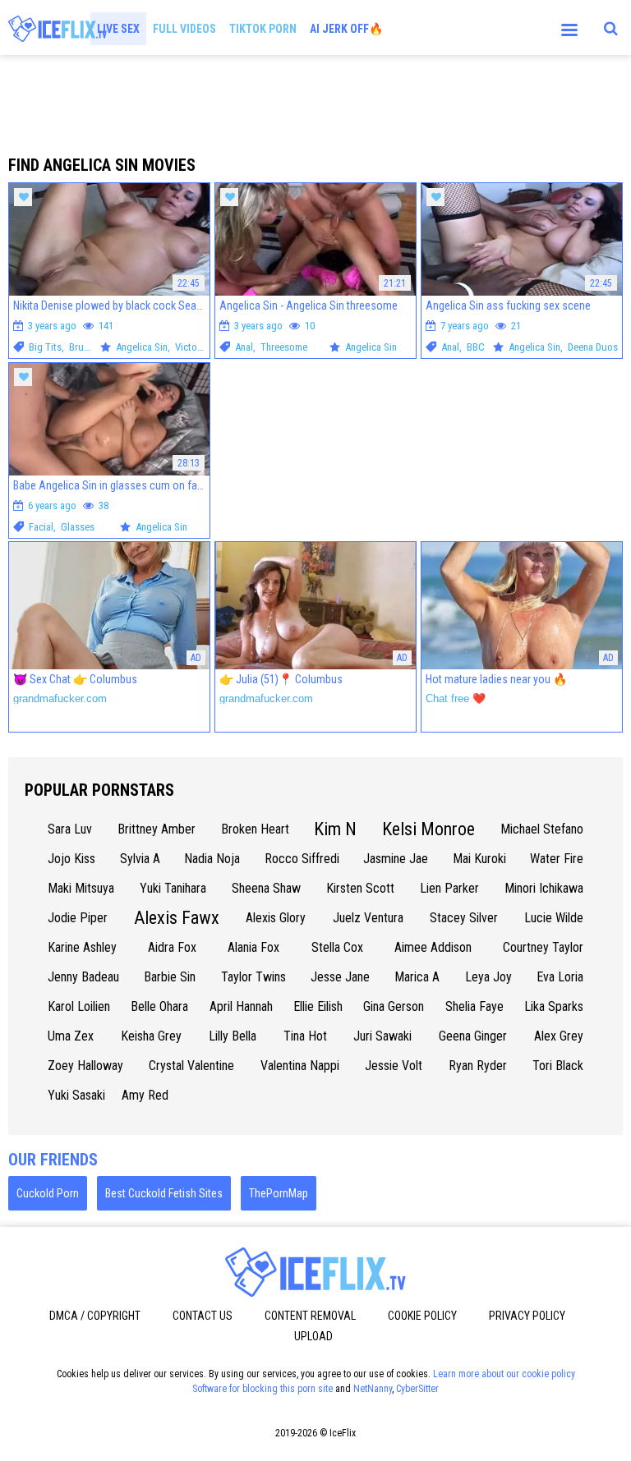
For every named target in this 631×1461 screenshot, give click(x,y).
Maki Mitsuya (81, 888)
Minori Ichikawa (543, 888)
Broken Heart (255, 829)
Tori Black (557, 1065)
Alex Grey (558, 1036)
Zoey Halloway (85, 1065)
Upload (313, 1336)
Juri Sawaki (382, 1036)
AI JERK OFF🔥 (346, 28)
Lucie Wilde (553, 918)
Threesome (283, 347)
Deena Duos (593, 347)
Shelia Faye (474, 1006)
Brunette (87, 347)
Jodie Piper (78, 918)
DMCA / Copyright (94, 1315)
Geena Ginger (473, 1036)
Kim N (335, 829)
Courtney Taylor (543, 947)
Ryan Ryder (478, 1065)
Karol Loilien (79, 1006)
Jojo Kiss (71, 858)
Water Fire (556, 858)
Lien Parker (449, 888)
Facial (41, 527)
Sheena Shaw (266, 888)
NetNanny (372, 1388)
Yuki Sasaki (76, 1095)
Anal (244, 347)
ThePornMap (278, 1193)
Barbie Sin (170, 977)
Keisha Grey (151, 1036)
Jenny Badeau (83, 977)
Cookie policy (422, 1315)
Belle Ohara (159, 1006)
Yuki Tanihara (173, 888)
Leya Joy (488, 977)
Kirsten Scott (360, 888)
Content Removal (310, 1315)
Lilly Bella (232, 1036)
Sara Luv (70, 829)
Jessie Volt (393, 1065)
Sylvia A (140, 858)
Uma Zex (71, 1036)
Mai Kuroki (479, 858)
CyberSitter (417, 1388)
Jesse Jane (340, 977)
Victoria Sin (199, 347)
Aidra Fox (172, 947)
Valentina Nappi (299, 1065)
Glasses (77, 527)
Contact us (203, 1315)
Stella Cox (337, 947)
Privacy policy (527, 1315)
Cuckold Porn (47, 1193)
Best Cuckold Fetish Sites (164, 1193)
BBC (476, 347)
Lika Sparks (553, 1006)
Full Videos (184, 28)
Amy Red (145, 1095)
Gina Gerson (393, 1006)
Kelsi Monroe (428, 829)
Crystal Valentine (191, 1065)
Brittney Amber (156, 829)
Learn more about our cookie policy (504, 1374)
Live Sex (118, 28)
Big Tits (45, 347)
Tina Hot (305, 1036)
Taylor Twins (253, 977)
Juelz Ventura (368, 918)
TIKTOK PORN (263, 28)
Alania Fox (253, 947)
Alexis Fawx (176, 917)
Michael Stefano (541, 829)
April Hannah (241, 1006)
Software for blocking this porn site (262, 1388)
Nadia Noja (212, 858)
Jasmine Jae (395, 858)
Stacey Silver (464, 918)
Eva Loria (560, 977)
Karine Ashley (82, 947)
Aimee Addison (433, 947)
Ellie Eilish (318, 1006)
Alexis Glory (276, 918)
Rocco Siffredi (302, 858)
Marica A (417, 977)
